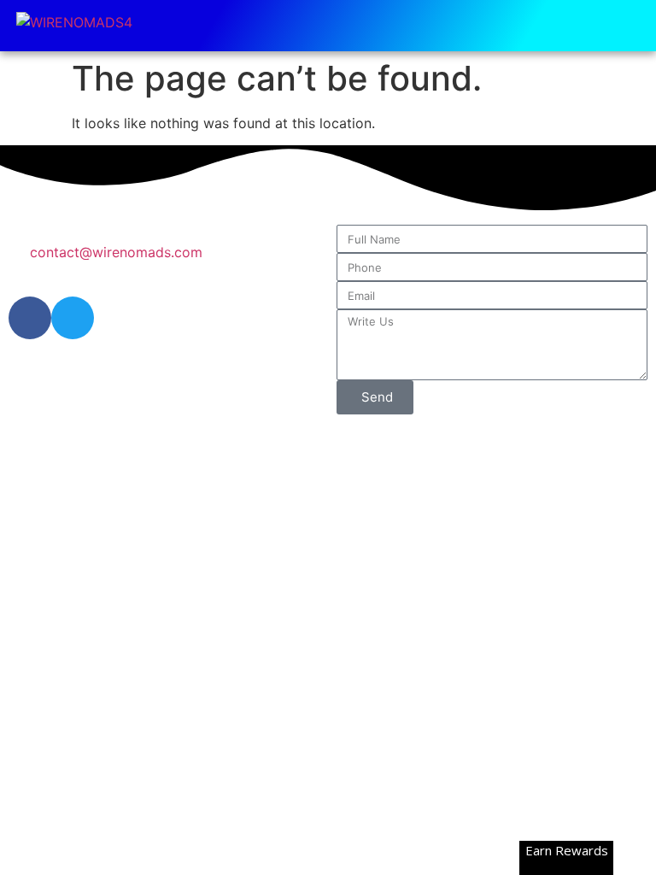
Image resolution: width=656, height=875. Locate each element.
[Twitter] (72, 318)
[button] (631, 26)
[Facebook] (30, 318)
